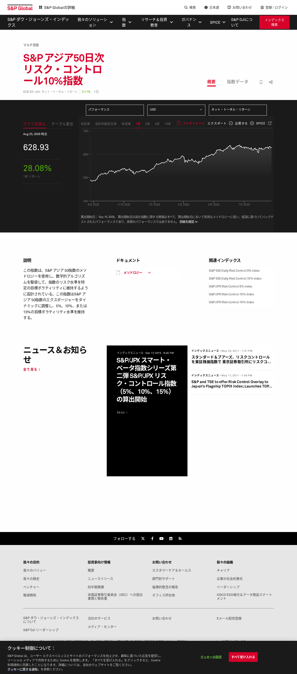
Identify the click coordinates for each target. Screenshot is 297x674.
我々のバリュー (34, 570)
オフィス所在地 (163, 595)
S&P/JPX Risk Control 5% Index (230, 286)
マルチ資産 (31, 45)
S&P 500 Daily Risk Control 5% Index (234, 270)
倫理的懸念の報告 (165, 587)
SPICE (260, 123)
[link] (143, 538)
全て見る (30, 369)
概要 (211, 81)
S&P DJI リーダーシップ (40, 630)
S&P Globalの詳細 (59, 7)
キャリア (223, 570)
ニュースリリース (100, 578)
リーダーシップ (228, 587)
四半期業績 (96, 587)
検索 (192, 7)
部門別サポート (163, 578)
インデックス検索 (274, 22)
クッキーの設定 (211, 657)
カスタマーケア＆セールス (171, 570)
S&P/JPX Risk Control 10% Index (231, 302)
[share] (270, 78)
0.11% (86, 92)
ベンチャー (31, 587)
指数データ (238, 81)
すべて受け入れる (243, 657)
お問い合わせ (242, 7)
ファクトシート (194, 123)
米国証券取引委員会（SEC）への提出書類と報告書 (115, 596)
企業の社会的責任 (230, 578)
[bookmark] (261, 82)
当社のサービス (99, 618)
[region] (148, 657)
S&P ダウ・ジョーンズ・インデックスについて (51, 619)
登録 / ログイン (276, 7)
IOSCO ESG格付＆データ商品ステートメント (244, 596)
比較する (241, 123)
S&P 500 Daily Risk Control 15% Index (235, 278)
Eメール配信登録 (229, 618)
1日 (96, 92)
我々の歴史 (31, 578)
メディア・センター (102, 627)
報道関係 (29, 595)
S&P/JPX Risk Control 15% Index (231, 294)
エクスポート (217, 123)
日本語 (214, 7)
